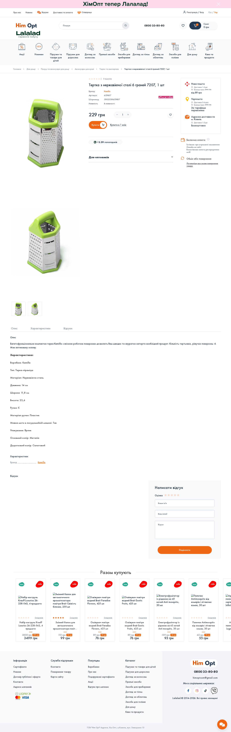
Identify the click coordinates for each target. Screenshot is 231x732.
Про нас (17, 12)
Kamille (107, 91)
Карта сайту (57, 676)
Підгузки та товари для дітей (140, 666)
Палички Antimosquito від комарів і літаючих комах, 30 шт (203, 625)
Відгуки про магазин (98, 686)
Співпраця (87, 12)
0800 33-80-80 (154, 25)
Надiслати (184, 549)
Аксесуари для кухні (84, 69)
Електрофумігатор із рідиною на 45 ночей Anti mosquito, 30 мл (169, 625)
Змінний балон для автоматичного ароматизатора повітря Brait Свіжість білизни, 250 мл (65, 625)
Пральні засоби (133, 681)
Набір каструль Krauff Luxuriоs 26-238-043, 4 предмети (31, 625)
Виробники (93, 666)
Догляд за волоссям (136, 676)
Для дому (31, 69)
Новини (29, 12)
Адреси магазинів (22, 686)
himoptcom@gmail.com (205, 677)
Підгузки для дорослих (137, 671)
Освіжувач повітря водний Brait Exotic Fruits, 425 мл (134, 625)
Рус (210, 12)
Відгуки (45, 12)
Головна (17, 69)
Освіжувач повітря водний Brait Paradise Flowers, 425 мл (100, 625)
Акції (90, 681)
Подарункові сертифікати (101, 676)
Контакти (18, 681)
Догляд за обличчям (136, 696)
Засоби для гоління (135, 701)
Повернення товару (61, 671)
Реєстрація (192, 12)
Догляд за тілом (133, 691)
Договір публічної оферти (26, 676)
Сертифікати (20, 666)
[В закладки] (170, 114)
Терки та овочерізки (109, 69)
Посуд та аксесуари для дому (55, 69)
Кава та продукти (134, 712)
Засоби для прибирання (137, 686)
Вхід (202, 12)
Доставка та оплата (63, 12)
